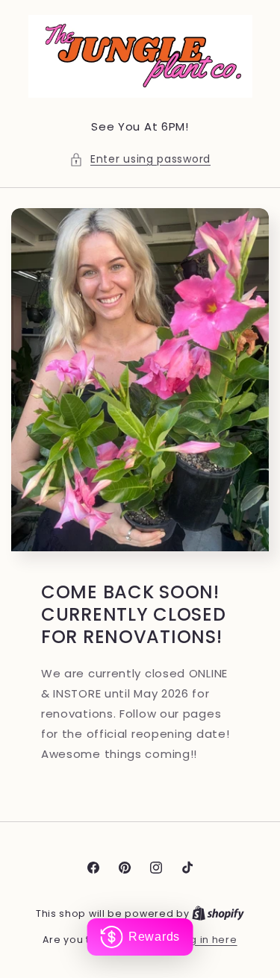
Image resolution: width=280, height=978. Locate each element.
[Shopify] (218, 913)
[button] (140, 159)
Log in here (207, 939)
